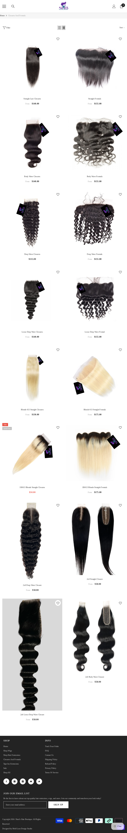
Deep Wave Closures (32, 254)
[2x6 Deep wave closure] (32, 541)
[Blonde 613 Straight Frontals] (95, 375)
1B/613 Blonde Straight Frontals (94, 487)
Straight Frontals (94, 99)
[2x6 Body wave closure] (95, 636)
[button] (59, 28)
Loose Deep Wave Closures (32, 332)
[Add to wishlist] (58, 39)
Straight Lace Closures (32, 99)
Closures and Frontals (17, 15)
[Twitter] (39, 781)
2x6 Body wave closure (94, 677)
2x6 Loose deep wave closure (32, 715)
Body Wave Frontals (95, 176)
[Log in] (114, 6)
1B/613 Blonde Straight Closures (32, 487)
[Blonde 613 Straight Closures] (32, 375)
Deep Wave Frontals (94, 254)
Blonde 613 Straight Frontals (95, 410)
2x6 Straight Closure (95, 579)
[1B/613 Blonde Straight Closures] (32, 453)
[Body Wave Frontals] (95, 142)
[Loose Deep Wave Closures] (32, 298)
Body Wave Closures (32, 176)
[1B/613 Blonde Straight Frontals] (95, 453)
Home (2, 15)
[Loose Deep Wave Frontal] (95, 298)
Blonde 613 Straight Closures (32, 410)
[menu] (4, 6)
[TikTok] (23, 781)
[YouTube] (31, 781)
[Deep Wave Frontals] (95, 220)
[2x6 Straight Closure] (95, 538)
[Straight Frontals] (95, 64)
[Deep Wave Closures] (32, 220)
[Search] (13, 6)
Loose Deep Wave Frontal (95, 332)
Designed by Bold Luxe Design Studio (17, 829)
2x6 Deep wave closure (32, 585)
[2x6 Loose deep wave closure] (32, 655)
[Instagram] (15, 781)
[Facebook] (6, 781)
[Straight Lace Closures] (32, 64)
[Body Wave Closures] (32, 142)
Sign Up (58, 805)
